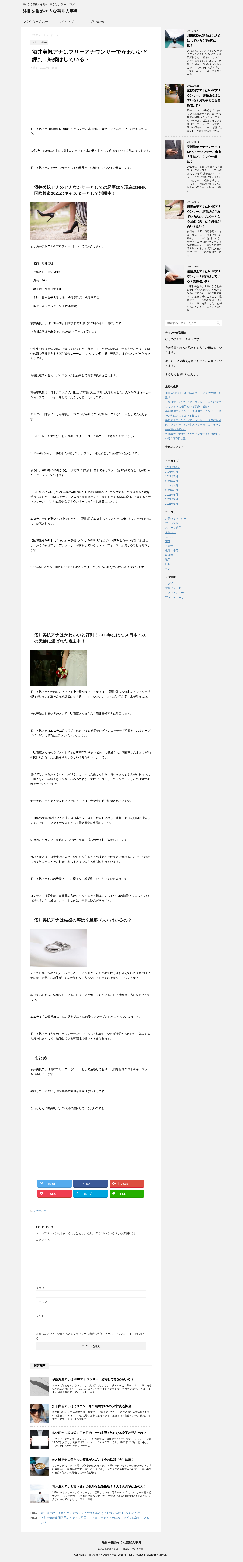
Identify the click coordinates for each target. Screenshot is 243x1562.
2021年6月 (171, 485)
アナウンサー (41, 1210)
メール (41, 1301)
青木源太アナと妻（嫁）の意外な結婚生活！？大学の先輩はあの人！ (99, 1486)
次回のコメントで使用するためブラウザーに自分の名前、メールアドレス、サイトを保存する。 (90, 1336)
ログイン (170, 583)
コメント (43, 1239)
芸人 (167, 568)
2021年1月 (171, 503)
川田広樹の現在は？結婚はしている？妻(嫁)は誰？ (203, 40)
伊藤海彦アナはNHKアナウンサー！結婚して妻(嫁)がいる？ (93, 1379)
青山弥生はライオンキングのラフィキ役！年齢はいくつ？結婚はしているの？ (90, 1513)
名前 (40, 1288)
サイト (40, 1315)
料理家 (169, 554)
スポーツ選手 (173, 527)
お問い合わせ (96, 21)
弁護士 (169, 545)
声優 (167, 541)
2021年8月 (171, 476)
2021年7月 (171, 480)
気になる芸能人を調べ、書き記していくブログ (121, 1549)
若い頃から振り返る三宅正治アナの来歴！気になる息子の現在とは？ (99, 1432)
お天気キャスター (175, 518)
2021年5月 (171, 490)
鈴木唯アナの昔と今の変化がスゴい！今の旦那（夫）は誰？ (93, 1459)
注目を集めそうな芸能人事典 (50, 11)
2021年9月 (171, 471)
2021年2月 (171, 499)
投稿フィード (173, 587)
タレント (170, 532)
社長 (167, 564)
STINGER (163, 1554)
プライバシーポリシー (36, 21)
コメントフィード (175, 592)
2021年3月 (171, 494)
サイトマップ (66, 21)
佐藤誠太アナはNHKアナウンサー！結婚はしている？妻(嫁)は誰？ (204, 276)
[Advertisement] (91, 98)
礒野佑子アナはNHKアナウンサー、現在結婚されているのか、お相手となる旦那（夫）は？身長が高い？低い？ (204, 216)
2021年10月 (172, 467)
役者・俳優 (171, 550)
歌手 (167, 559)
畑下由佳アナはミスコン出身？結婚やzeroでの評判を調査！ (93, 1406)
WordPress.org (174, 597)
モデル (169, 536)
